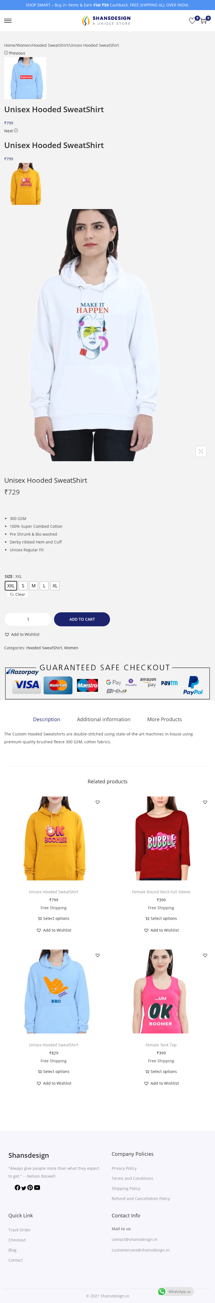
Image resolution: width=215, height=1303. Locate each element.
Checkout (17, 1240)
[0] (192, 20)
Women (24, 45)
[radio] (11, 586)
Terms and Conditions (132, 1178)
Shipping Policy (126, 1188)
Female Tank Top (161, 1044)
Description (46, 719)
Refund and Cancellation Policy (141, 1198)
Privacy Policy (124, 1168)
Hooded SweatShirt (50, 45)
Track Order (19, 1229)
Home (9, 45)
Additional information (103, 719)
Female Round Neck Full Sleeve (161, 891)
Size (9, 576)
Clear (20, 594)
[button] (21, 634)
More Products (164, 719)
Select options (56, 918)
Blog (12, 1250)
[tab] (46, 719)
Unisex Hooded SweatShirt (53, 891)
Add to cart (82, 619)
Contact (15, 1260)
